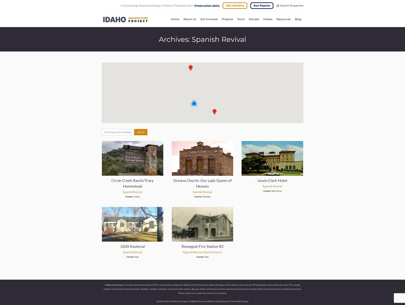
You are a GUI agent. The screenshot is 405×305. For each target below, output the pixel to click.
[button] (214, 112)
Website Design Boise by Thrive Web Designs (228, 301)
